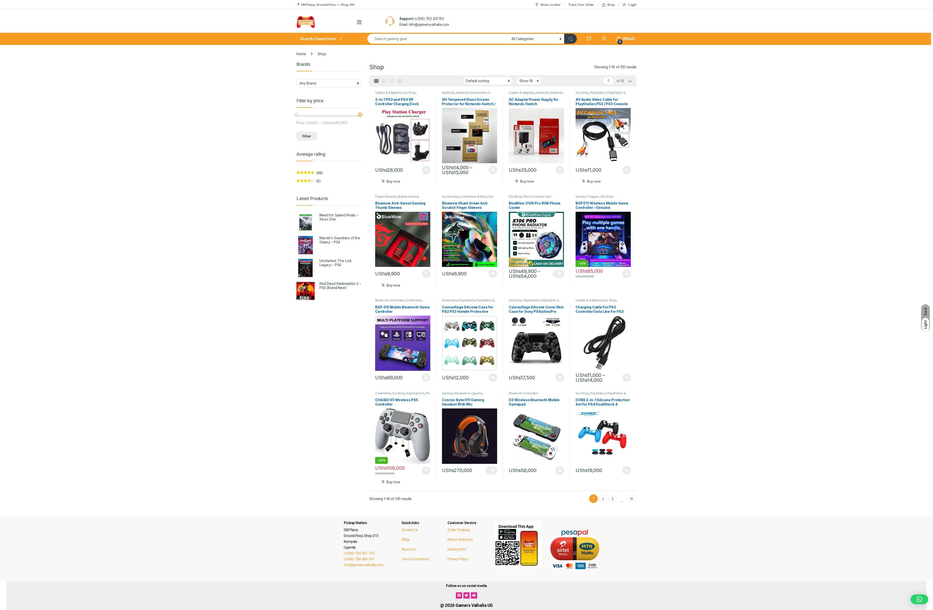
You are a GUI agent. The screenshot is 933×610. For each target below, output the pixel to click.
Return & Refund (460, 540)
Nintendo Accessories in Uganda (536, 94)
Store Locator (550, 5)
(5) (308, 182)
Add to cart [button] (426, 170)
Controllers (414, 300)
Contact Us (410, 530)
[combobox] (438, 39)
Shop (611, 5)
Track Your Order (581, 5)
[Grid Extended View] (384, 81)
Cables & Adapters (388, 92)
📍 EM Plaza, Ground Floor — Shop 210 (325, 5)
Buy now (393, 181)
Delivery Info (457, 549)
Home (301, 54)
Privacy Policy (458, 559)
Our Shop (409, 92)
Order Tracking (459, 530)
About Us (408, 549)
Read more (492, 274)
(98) (309, 174)
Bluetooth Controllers (390, 300)
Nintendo (448, 92)
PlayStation (598, 92)
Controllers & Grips (474, 196)
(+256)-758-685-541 (359, 559)
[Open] (359, 22)
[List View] (392, 81)
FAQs (405, 540)
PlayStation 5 (415, 393)
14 (631, 499)
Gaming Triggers (587, 196)
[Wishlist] (589, 38)
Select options (491, 170)
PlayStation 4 (549, 300)
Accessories (450, 196)
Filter (306, 136)
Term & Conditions (415, 559)
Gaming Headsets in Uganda (462, 393)
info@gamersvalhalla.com (363, 565)
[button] (919, 599)
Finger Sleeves (385, 196)
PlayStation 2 (616, 92)
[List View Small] (400, 81)
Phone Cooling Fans (537, 196)
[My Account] (603, 38)
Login (632, 5)
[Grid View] (376, 81)
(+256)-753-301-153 (359, 553)
